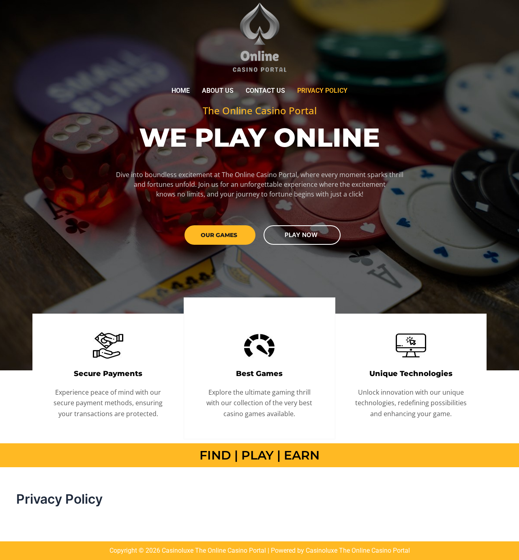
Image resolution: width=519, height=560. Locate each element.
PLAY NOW (301, 235)
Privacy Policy (322, 90)
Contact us (265, 90)
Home (181, 90)
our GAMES (219, 235)
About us (218, 90)
